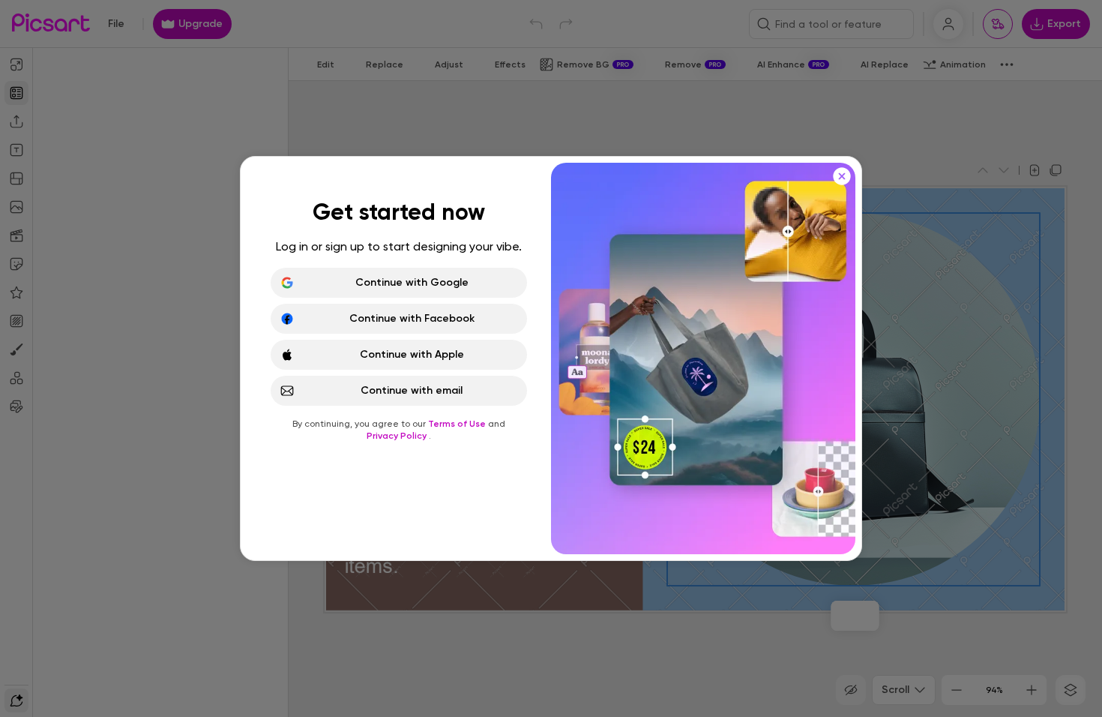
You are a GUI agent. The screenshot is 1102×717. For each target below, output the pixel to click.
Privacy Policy (398, 435)
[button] (551, 358)
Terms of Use (458, 423)
